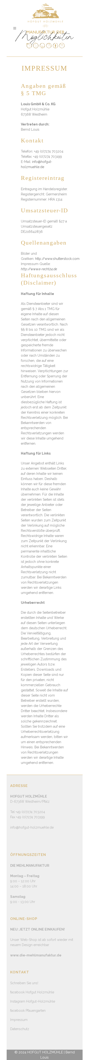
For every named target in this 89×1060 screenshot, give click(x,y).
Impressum (19, 1020)
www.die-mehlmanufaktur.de (35, 955)
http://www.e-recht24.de (39, 269)
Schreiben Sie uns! (24, 983)
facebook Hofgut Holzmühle (32, 992)
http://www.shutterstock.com (57, 259)
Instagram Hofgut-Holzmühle (32, 1001)
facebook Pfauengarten (28, 1010)
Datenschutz (19, 1029)
